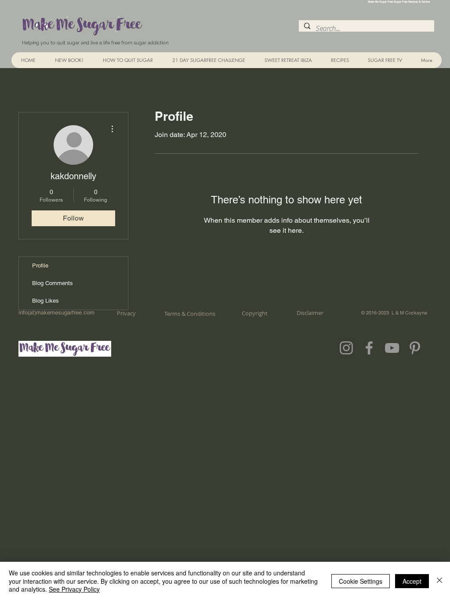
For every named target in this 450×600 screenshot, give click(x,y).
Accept (412, 581)
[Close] (439, 581)
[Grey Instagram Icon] (346, 348)
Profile (40, 265)
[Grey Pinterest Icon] (415, 348)
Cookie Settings (360, 581)
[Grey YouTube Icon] (392, 348)
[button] (339, 60)
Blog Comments (52, 283)
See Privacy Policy (74, 589)
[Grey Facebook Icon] (369, 348)
